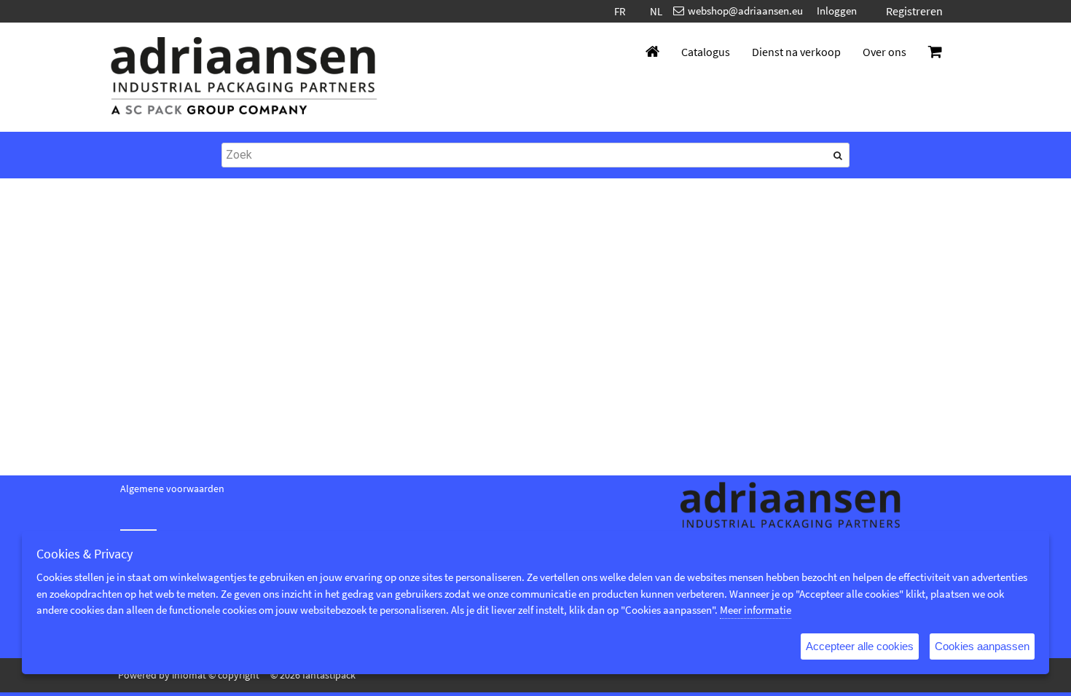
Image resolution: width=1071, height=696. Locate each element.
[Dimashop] (244, 77)
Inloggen (837, 10)
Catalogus (705, 51)
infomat (189, 674)
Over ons (884, 51)
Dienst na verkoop (796, 51)
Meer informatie (755, 610)
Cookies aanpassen (982, 646)
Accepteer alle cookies (860, 646)
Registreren (914, 11)
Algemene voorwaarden (172, 488)
